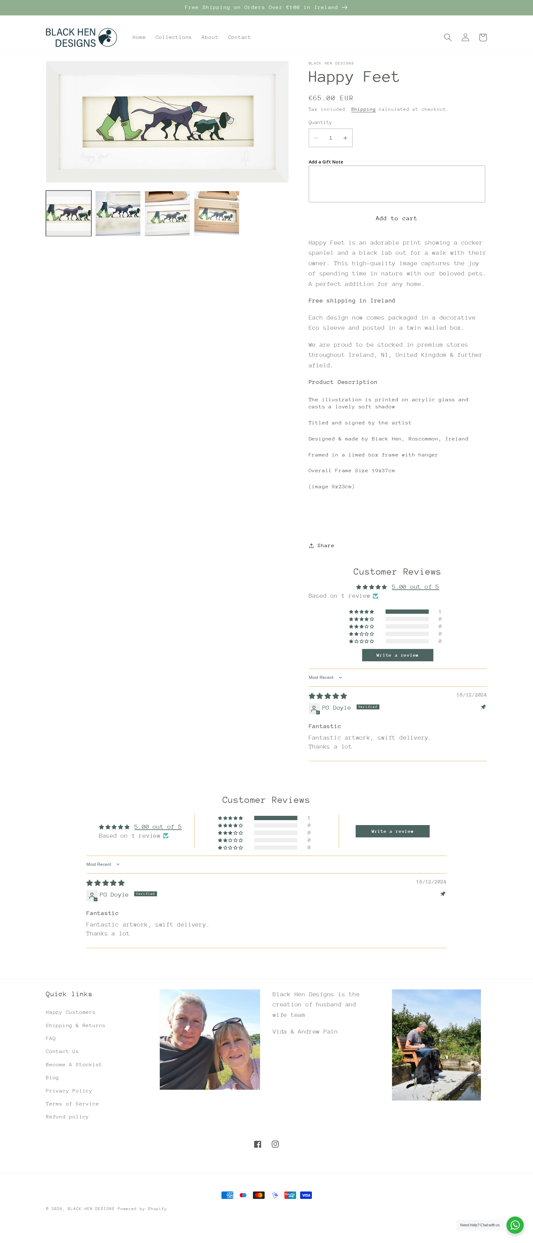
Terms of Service (72, 1104)
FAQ (51, 1038)
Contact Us (62, 1051)
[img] (328, 696)
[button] (448, 37)
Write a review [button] (398, 655)
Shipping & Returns (76, 1025)
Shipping (363, 109)
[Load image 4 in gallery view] (216, 213)
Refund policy (67, 1117)
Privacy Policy (69, 1091)
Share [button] (326, 545)
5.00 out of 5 (415, 587)
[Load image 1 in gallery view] (68, 213)
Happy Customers (71, 1012)
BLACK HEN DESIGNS (91, 1208)
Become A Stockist (74, 1064)
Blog (52, 1077)
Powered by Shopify (142, 1208)
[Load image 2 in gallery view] (118, 213)
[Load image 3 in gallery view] (167, 213)
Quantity (320, 122)
